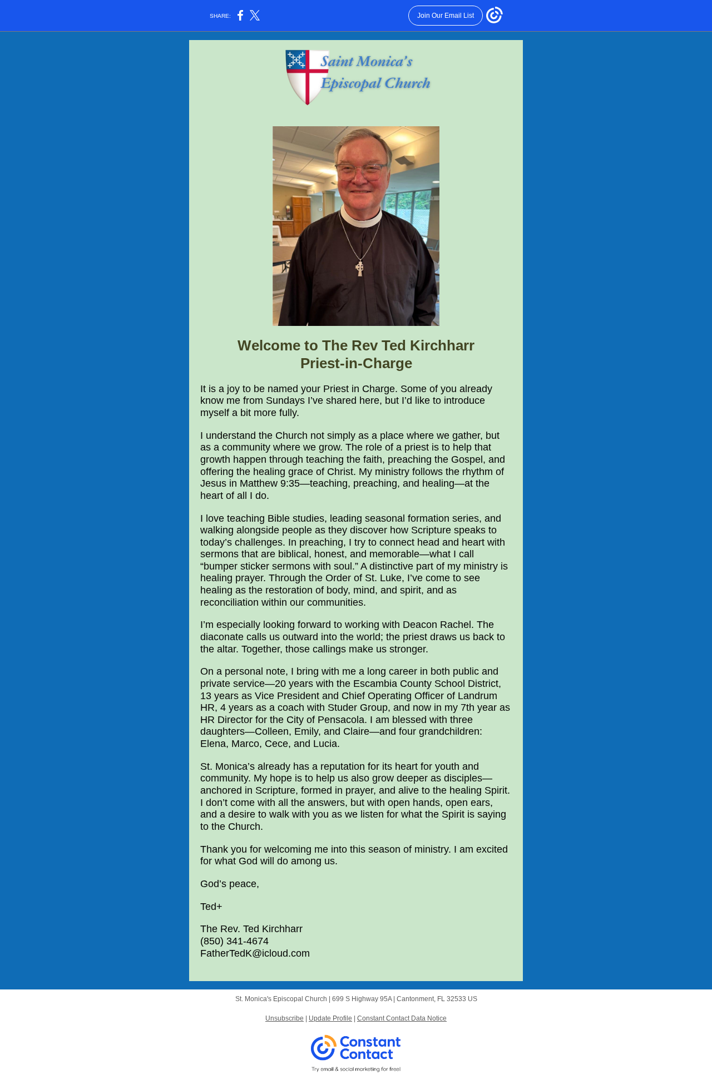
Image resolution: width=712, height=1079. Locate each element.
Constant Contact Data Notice (402, 1018)
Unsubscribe (284, 1018)
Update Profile (330, 1018)
